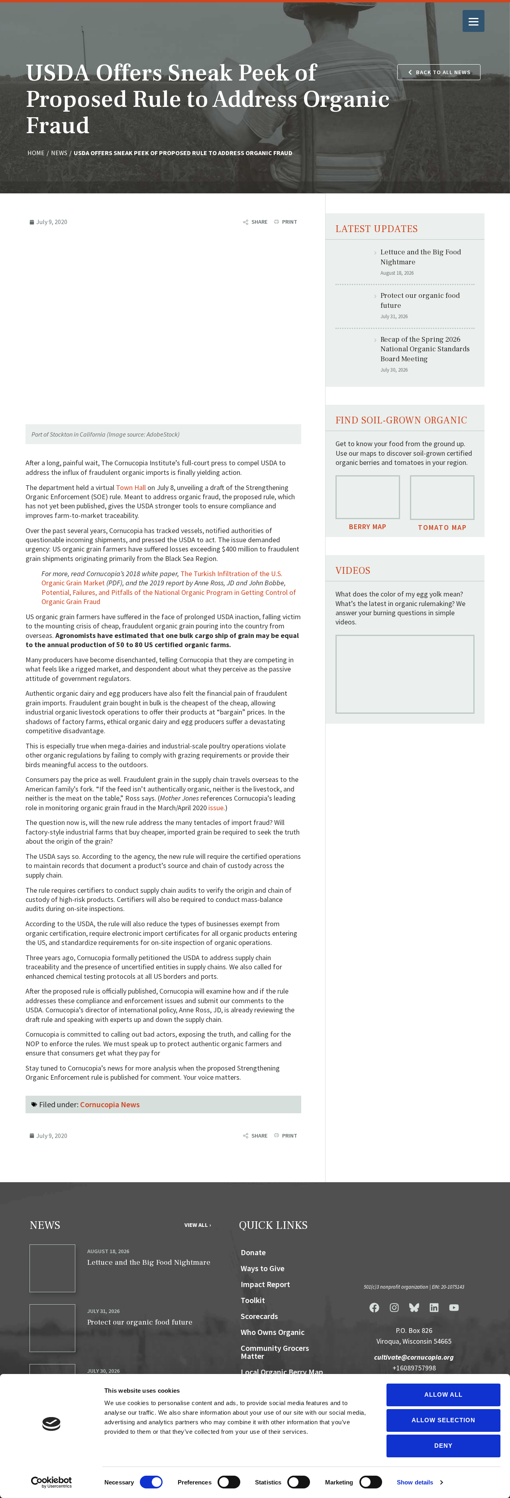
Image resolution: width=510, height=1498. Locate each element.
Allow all (443, 1394)
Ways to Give (262, 1268)
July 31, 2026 (103, 1311)
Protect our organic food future (139, 1322)
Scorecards (259, 1316)
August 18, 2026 (108, 1251)
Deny (443, 1445)
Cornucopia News (110, 1104)
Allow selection (443, 1420)
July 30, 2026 (103, 1370)
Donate (253, 1252)
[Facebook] (374, 1307)
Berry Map (367, 526)
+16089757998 (414, 1368)
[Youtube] (454, 1307)
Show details (415, 1482)
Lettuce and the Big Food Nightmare (148, 1262)
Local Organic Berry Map (282, 1372)
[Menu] (473, 21)
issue (216, 807)
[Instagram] (394, 1307)
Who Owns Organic (272, 1332)
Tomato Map (442, 527)
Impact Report (265, 1284)
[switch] (229, 1482)
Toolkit (253, 1300)
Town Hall (131, 487)
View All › (197, 1224)
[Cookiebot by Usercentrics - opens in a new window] (51, 1482)
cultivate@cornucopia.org (414, 1357)
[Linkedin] (434, 1307)
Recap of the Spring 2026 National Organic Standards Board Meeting (425, 349)
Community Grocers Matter (275, 1352)
